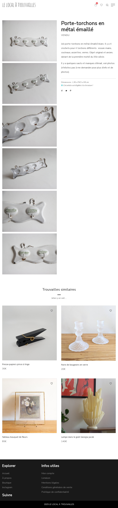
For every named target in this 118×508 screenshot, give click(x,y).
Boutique (6, 482)
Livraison (45, 478)
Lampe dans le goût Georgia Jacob (77, 437)
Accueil (5, 473)
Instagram (7, 487)
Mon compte (47, 473)
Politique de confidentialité (55, 492)
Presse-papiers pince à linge (15, 364)
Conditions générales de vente (56, 487)
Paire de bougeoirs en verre (74, 364)
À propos (7, 478)
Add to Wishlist (52, 311)
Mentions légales (50, 482)
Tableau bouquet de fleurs (14, 437)
